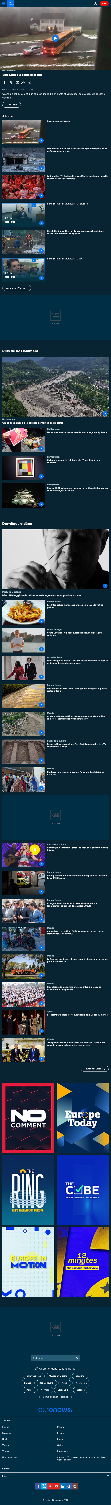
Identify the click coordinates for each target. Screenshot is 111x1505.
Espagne (80, 1376)
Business (6, 1433)
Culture (60, 1445)
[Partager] (17, 82)
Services (6, 1469)
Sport (50, 1011)
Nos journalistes (9, 1457)
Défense (81, 1390)
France (27, 1383)
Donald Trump (46, 1383)
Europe (5, 1427)
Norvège (45, 1390)
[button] (16, 288)
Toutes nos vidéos (94, 1068)
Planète (60, 1433)
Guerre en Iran (34, 1376)
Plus (4, 1476)
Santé (60, 1439)
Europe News (54, 601)
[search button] (77, 1358)
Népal (64, 1383)
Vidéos (5, 1451)
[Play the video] (55, 38)
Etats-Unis (63, 1390)
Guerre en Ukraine (58, 1376)
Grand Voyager (54, 629)
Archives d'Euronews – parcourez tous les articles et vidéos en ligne (81, 1458)
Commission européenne (55, 1397)
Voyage (5, 1445)
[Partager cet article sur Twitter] (11, 82)
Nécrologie (81, 1383)
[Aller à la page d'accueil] (10, 3)
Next (4, 1439)
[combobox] (55, 1358)
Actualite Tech (54, 657)
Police (29, 1390)
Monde (50, 713)
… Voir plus (11, 105)
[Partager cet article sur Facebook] (4, 82)
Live (104, 3)
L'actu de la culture (11, 592)
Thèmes (6, 1420)
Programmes (63, 1451)
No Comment (9, 419)
